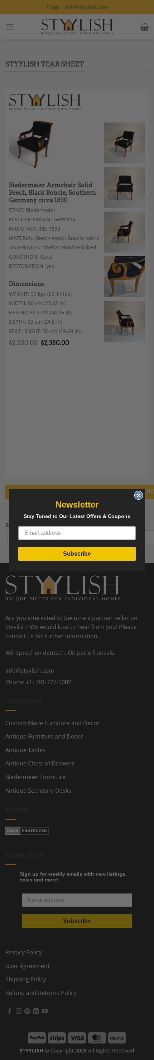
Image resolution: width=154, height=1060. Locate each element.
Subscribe (77, 554)
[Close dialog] (138, 495)
